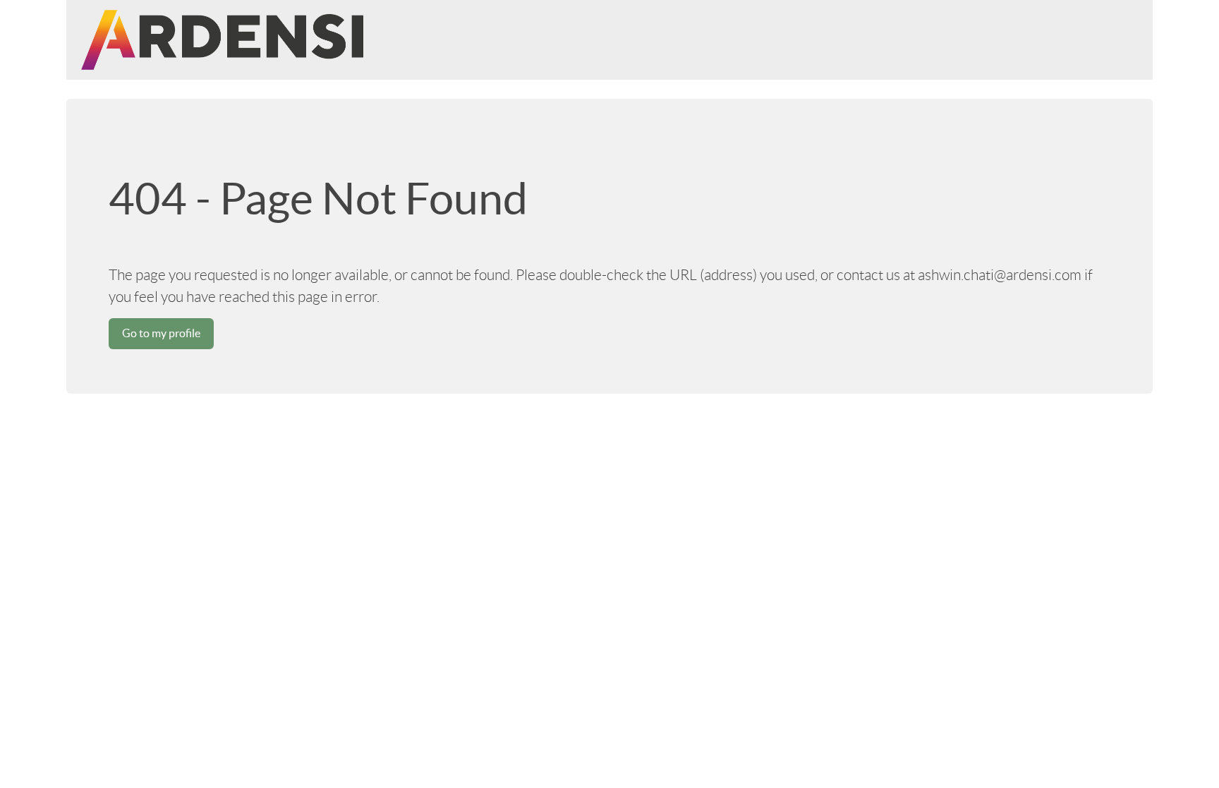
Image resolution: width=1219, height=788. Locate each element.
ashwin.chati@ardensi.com (999, 275)
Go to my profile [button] (161, 333)
